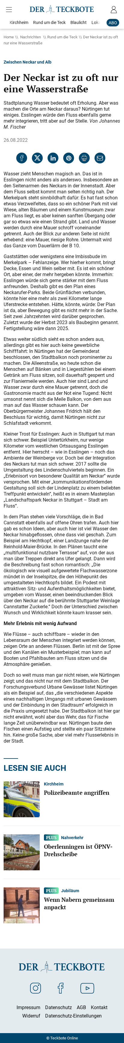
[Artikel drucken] (84, 158)
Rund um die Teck (62, 37)
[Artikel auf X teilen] (37, 158)
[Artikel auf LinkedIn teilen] (53, 158)
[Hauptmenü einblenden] (10, 10)
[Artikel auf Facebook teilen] (21, 158)
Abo (113, 22)
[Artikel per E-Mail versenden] (100, 158)
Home (9, 37)
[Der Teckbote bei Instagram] (35, 988)
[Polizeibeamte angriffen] (22, 799)
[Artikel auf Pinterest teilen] (68, 158)
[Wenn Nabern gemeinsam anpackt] (22, 905)
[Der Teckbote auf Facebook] (61, 988)
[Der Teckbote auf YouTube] (87, 988)
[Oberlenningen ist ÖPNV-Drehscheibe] (22, 852)
